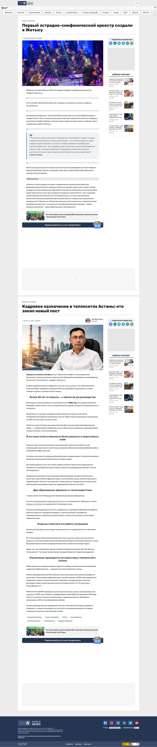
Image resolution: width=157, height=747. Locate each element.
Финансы (48, 12)
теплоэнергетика (49, 627)
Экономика (8, 12)
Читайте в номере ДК (90, 12)
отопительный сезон (34, 627)
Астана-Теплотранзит (52, 623)
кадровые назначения (65, 627)
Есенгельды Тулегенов (35, 623)
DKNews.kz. (38, 93)
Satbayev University (34, 510)
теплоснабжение (76, 623)
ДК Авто (135, 12)
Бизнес (58, 12)
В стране (106, 12)
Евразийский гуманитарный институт (51, 507)
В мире (116, 12)
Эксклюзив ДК (34, 12)
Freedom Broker (72, 12)
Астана (65, 623)
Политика (20, 12)
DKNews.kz (61, 386)
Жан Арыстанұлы (97, 325)
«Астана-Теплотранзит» (67, 392)
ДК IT (126, 12)
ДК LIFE (146, 12)
